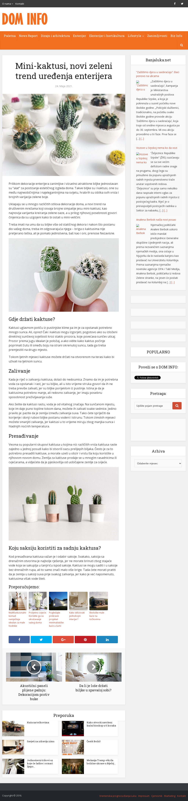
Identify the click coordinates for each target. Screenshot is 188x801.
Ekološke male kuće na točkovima (96, 616)
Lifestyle (134, 36)
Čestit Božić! (94, 741)
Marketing (169, 796)
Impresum (143, 796)
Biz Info (176, 36)
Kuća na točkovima (38, 722)
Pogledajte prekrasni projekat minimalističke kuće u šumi (56, 619)
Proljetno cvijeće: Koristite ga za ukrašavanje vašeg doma (37, 617)
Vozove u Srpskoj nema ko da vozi (156, 148)
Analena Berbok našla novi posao (156, 219)
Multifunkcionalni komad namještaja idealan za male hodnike (17, 619)
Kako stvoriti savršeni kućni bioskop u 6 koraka (101, 724)
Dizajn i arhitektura (55, 36)
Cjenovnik (156, 796)
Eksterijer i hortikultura (106, 36)
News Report (28, 36)
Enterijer (79, 36)
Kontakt (19, 3)
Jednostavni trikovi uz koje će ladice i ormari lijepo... (40, 763)
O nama (6, 3)
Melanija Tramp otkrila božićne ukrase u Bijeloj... (101, 762)
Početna (10, 36)
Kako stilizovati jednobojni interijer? (77, 616)
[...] (142, 138)
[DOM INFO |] (25, 19)
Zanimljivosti (157, 36)
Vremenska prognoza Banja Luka (117, 796)
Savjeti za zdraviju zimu (40, 741)
